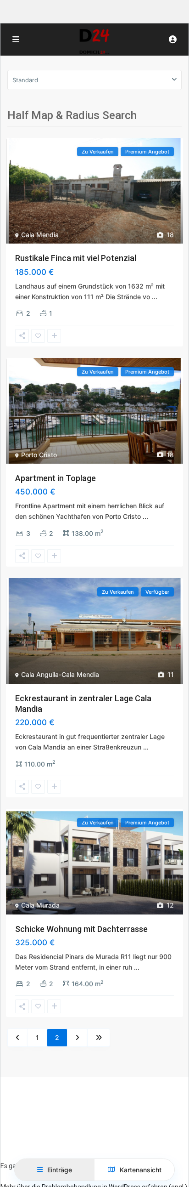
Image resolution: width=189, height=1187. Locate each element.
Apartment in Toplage (55, 478)
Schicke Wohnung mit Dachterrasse (81, 929)
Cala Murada (40, 905)
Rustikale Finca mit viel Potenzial (75, 258)
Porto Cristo (39, 455)
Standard (25, 80)
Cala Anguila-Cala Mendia (60, 674)
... (154, 297)
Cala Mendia (40, 235)
